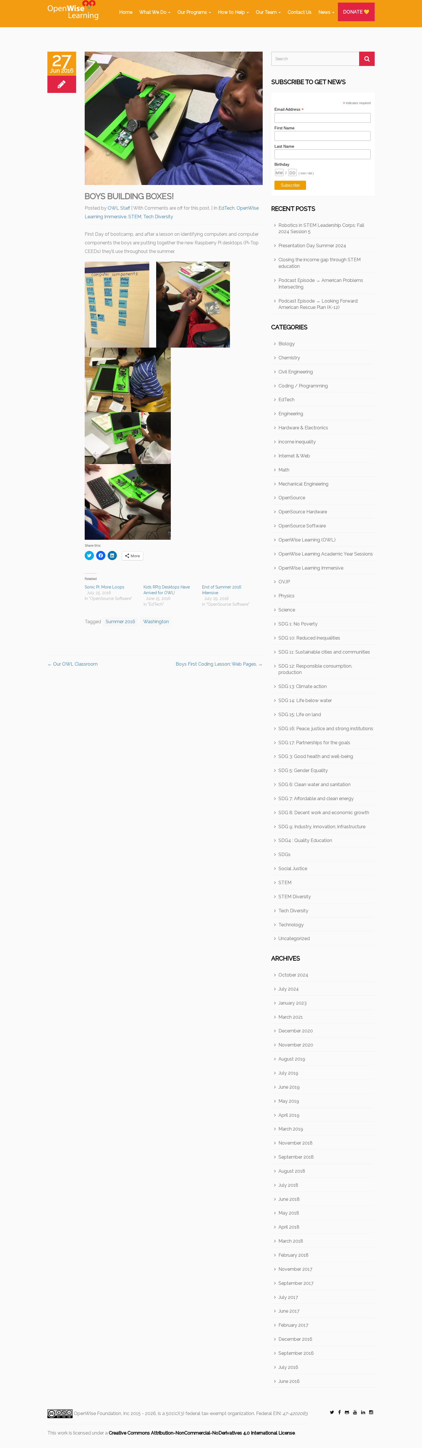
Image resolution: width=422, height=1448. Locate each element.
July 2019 (288, 1073)
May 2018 (288, 1213)
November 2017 (295, 1269)
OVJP (284, 581)
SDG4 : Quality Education (305, 840)
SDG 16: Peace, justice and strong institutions (325, 728)
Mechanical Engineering (303, 484)
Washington (156, 621)
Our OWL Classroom (72, 664)
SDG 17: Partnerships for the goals (314, 742)
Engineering (290, 413)
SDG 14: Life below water (305, 700)
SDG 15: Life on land (299, 714)
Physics (286, 596)
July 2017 (288, 1297)
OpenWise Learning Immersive (310, 568)
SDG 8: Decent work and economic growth (323, 812)
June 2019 (289, 1087)
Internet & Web (294, 456)
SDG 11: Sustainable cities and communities (324, 652)
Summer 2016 (120, 621)
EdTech (226, 208)
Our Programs (192, 12)
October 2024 (293, 975)
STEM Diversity (294, 896)
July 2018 (288, 1185)
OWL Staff (119, 208)
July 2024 (288, 989)
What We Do (153, 12)
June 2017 (288, 1311)
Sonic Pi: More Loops (104, 587)
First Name (284, 128)
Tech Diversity (158, 216)
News (325, 12)
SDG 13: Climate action (302, 686)
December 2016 (295, 1339)
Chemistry (289, 357)
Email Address (289, 109)
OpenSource (291, 497)
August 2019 (291, 1059)
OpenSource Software (302, 526)
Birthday (281, 164)
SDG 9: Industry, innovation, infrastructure (321, 826)
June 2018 (289, 1199)
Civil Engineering (295, 372)
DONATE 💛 (356, 12)
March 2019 (290, 1129)
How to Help (232, 12)
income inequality (297, 442)
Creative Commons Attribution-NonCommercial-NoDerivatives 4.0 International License (202, 1433)
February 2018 (293, 1255)
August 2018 (291, 1171)
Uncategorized (294, 938)
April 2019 (288, 1115)
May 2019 (288, 1101)
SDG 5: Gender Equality (303, 770)
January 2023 (292, 1003)
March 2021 (290, 1017)
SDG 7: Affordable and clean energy (316, 798)
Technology (291, 924)
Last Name (284, 146)
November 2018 (295, 1143)
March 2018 (290, 1241)
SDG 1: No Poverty (298, 624)
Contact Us (299, 12)
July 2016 (288, 1367)
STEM (134, 216)
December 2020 (295, 1031)
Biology (286, 343)
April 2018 (288, 1227)
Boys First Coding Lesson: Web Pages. (219, 664)
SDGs (284, 854)
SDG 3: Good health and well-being (315, 756)
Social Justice (292, 868)
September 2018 (296, 1157)
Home (125, 12)
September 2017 (295, 1283)
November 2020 (295, 1045)
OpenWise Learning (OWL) (307, 540)
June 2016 (289, 1381)
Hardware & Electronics (303, 427)
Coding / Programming (303, 386)
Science (286, 610)
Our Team (267, 12)
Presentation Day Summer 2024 (312, 245)
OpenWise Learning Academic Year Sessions (325, 554)
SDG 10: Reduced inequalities (309, 638)
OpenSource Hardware (302, 512)
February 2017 (293, 1325)
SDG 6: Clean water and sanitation (314, 784)
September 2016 (296, 1353)
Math (283, 470)
